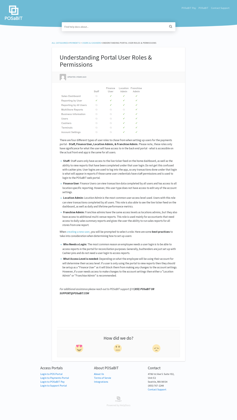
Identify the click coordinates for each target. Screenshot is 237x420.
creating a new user (78, 232)
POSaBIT (203, 8)
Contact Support (220, 8)
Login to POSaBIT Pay (52, 381)
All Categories (60, 42)
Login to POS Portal (51, 374)
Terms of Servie (102, 377)
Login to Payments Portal (54, 377)
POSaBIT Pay (189, 8)
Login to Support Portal (53, 385)
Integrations (101, 381)
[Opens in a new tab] (118, 398)
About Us (99, 374)
